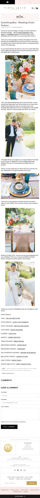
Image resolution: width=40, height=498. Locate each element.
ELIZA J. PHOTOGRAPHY (21, 322)
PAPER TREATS (16, 360)
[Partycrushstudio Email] (24, 470)
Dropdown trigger (22, 2)
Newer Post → (11, 373)
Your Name (4, 392)
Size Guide (28, 447)
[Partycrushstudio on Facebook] (15, 470)
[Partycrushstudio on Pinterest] (17, 470)
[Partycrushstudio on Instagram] (20, 470)
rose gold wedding (32, 368)
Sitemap (26, 491)
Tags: (3, 368)
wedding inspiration (26, 370)
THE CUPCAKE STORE (13, 318)
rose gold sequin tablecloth (22, 368)
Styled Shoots (19, 370)
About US (28, 445)
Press (28, 444)
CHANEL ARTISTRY (14, 337)
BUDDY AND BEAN (17, 330)
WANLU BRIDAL (19, 341)
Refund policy (17, 491)
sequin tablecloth (23, 32)
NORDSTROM (21, 345)
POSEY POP (12, 333)
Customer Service (28, 449)
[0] (36, 9)
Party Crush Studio (11, 368)
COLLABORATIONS (28, 448)
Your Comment (5, 406)
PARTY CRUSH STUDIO (23, 364)
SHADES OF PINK (22, 356)
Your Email (3, 399)
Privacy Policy (15, 490)
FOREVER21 (21, 349)
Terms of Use (24, 490)
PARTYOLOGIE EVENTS (21, 326)
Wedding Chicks (13, 34)
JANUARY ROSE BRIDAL (28, 352)
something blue (12, 370)
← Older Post (4, 373)
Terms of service (34, 490)
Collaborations (5, 490)
